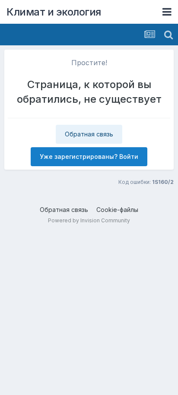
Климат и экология (53, 12)
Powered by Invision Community (89, 220)
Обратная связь (89, 134)
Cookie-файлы (117, 209)
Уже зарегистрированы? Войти (89, 156)
